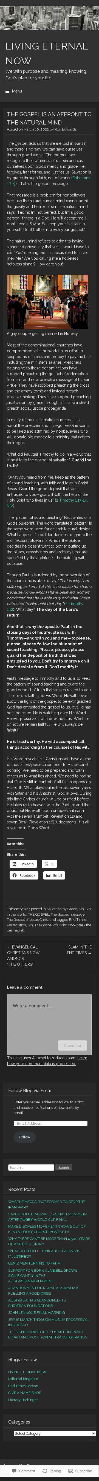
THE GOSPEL (38, 914)
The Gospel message (67, 914)
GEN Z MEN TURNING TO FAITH (34, 1263)
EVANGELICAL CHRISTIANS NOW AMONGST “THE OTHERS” (23, 956)
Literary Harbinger (23, 1400)
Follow (24, 1137)
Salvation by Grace (62, 909)
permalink (15, 930)
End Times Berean (23, 1386)
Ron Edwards (66, 129)
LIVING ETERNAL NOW (27, 1372)
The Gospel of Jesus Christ (28, 920)
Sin (81, 909)
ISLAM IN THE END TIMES (79, 950)
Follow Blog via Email (30, 1090)
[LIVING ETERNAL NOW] (49, 18)
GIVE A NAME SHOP (24, 1393)
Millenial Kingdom (23, 1379)
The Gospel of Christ (51, 925)
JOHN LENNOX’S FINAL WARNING (36, 1313)
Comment (72, 1045)
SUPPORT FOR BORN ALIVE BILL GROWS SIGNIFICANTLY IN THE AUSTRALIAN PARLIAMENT (42, 1275)
